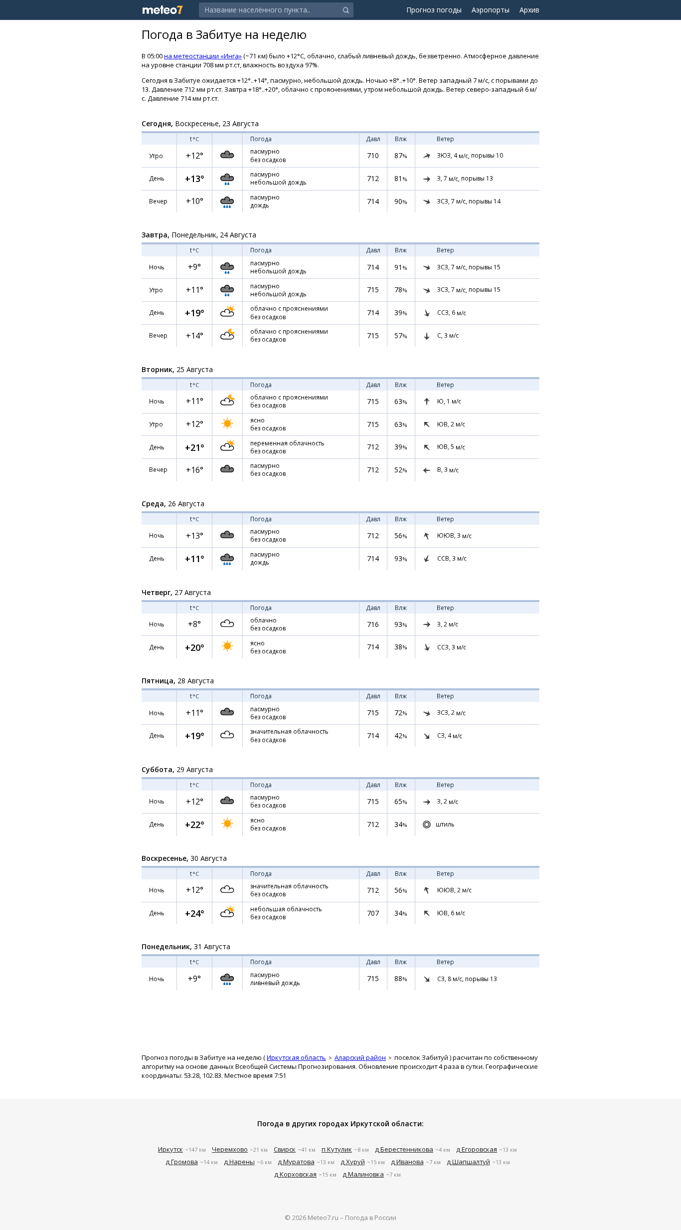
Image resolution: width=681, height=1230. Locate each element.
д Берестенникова (404, 1149)
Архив (529, 9)
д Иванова (407, 1161)
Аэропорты (491, 9)
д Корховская (295, 1174)
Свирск (285, 1149)
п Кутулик (337, 1149)
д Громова (182, 1161)
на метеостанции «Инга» (203, 55)
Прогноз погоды (434, 9)
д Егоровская (476, 1149)
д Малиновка (363, 1174)
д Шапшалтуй (468, 1161)
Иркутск (170, 1149)
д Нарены (239, 1161)
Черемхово (230, 1149)
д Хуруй (352, 1161)
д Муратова (296, 1161)
